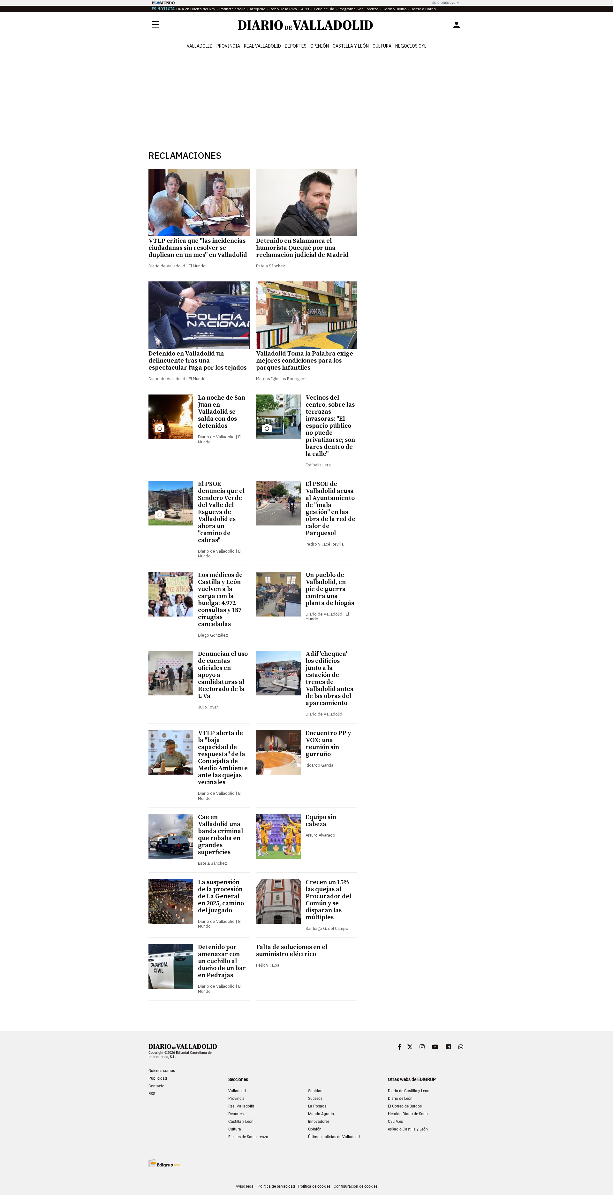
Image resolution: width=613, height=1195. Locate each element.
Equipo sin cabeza (321, 820)
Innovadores (318, 1121)
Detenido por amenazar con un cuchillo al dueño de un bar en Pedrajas (222, 961)
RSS (151, 1094)
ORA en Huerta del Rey (195, 8)
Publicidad (157, 1078)
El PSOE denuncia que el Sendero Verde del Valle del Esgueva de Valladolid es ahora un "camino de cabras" (221, 512)
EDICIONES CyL (443, 2)
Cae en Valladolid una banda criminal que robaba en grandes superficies (220, 834)
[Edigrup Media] (164, 1163)
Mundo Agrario (321, 1114)
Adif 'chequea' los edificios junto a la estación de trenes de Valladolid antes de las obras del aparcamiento (329, 678)
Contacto (156, 1086)
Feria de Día (324, 8)
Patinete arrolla (232, 8)
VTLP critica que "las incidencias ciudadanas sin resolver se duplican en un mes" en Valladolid (197, 248)
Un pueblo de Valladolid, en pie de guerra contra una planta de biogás (330, 589)
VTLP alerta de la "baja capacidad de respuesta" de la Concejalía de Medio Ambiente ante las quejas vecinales (223, 757)
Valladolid (200, 46)
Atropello (257, 8)
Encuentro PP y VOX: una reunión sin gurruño (328, 743)
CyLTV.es (395, 1121)
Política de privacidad (276, 1186)
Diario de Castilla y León (408, 1091)
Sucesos (315, 1098)
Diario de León (400, 1098)
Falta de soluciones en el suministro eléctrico (291, 950)
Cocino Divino (394, 8)
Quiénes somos (161, 1071)
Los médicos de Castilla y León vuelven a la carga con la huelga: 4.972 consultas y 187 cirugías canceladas (220, 599)
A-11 (305, 8)
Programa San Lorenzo (358, 8)
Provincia (228, 46)
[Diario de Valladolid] (305, 25)
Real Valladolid (262, 46)
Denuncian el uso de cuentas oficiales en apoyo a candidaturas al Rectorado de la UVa (223, 675)
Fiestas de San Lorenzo (248, 1137)
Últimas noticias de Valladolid (334, 1137)
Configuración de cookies (355, 1186)
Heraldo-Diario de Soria (408, 1114)
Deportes (295, 46)
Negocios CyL (411, 46)
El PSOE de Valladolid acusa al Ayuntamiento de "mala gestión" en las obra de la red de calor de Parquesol (330, 508)
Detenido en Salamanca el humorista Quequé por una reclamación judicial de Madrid (302, 248)
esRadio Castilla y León (408, 1129)
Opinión (319, 46)
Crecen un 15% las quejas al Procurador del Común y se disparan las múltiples (328, 900)
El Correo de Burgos (405, 1106)
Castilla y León (351, 46)
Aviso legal (245, 1186)
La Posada (317, 1106)
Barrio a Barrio (423, 8)
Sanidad (315, 1091)
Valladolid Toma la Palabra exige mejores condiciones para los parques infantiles (304, 361)
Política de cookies (314, 1186)
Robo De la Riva (283, 8)
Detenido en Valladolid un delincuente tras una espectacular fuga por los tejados (197, 361)
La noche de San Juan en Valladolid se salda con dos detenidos (221, 412)
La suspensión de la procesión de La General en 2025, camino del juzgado (221, 896)
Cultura (382, 46)
